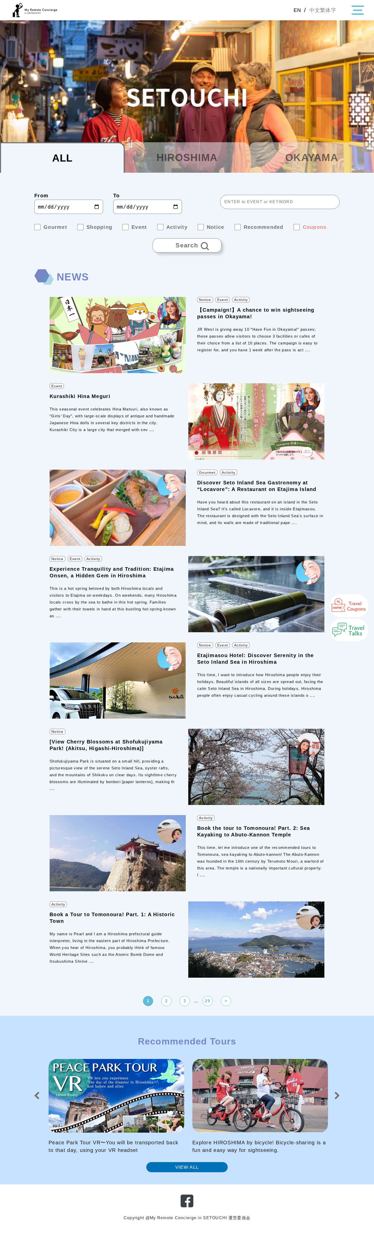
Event (222, 300)
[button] (36, 1095)
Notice (205, 300)
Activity (241, 300)
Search (175, 243)
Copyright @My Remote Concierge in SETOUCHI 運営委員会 (187, 1218)
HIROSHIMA (187, 157)
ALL (62, 158)
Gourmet (207, 472)
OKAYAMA (311, 157)
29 (207, 1001)
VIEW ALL (187, 1167)
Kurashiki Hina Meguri (80, 396)
